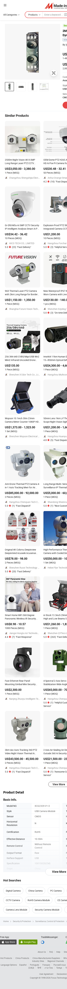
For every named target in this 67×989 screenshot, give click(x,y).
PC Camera (56, 890)
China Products (22, 958)
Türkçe (59, 967)
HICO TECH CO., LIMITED (21, 243)
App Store (8, 941)
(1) (21, 505)
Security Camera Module (47, 909)
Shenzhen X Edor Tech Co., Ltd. (24, 374)
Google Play (28, 941)
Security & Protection (22, 921)
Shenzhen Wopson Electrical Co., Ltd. (27, 436)
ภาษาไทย (49, 967)
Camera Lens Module (16, 909)
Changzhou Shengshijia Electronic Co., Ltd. (30, 177)
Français (46, 964)
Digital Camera (13, 890)
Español (23, 964)
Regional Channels (55, 961)
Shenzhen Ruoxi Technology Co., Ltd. (27, 567)
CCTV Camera (13, 900)
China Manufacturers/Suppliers (46, 958)
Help (58, 952)
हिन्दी (39, 967)
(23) (21, 247)
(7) (22, 636)
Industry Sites (38, 961)
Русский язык (60, 964)
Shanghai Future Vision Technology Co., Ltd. (31, 308)
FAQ (51, 952)
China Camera (35, 890)
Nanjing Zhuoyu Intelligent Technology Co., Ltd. (32, 698)
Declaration (62, 974)
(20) (21, 571)
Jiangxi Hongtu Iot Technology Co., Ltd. (29, 633)
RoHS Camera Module (39, 900)
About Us (42, 952)
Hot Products (6, 958)
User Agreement (46, 974)
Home (6, 921)
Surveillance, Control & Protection (49, 921)
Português (34, 964)
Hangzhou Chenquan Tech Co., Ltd (26, 502)
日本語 (31, 967)
